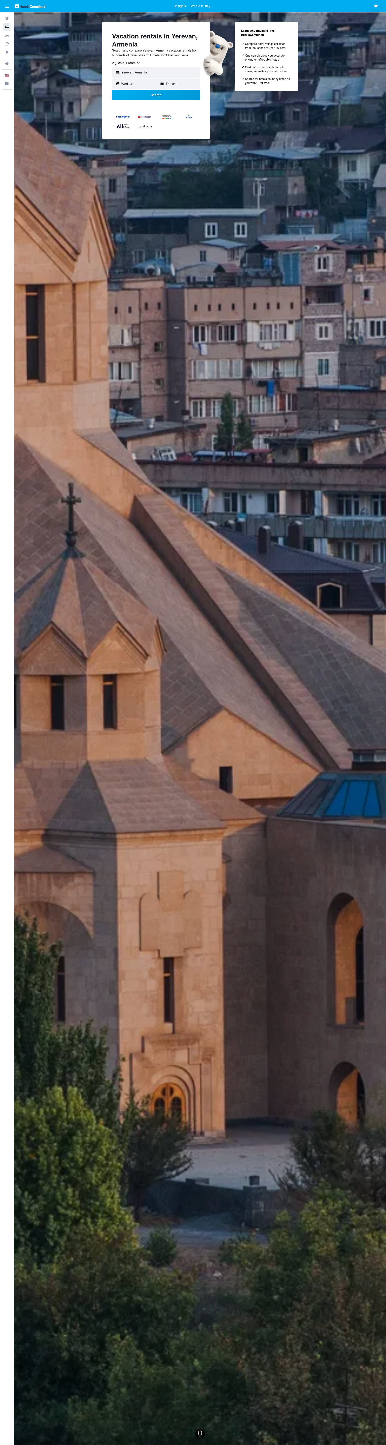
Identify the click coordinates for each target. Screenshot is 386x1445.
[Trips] (7, 64)
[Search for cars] (7, 35)
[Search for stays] (7, 27)
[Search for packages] (7, 44)
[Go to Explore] (7, 52)
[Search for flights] (7, 18)
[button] (6, 6)
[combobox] (126, 63)
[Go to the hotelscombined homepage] (30, 6)
